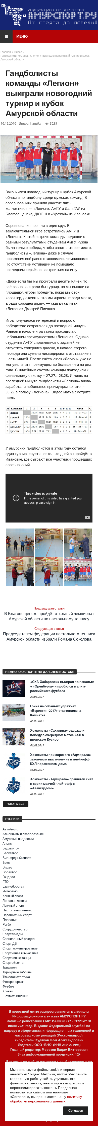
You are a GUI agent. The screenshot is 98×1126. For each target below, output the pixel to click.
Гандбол (36, 123)
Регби (7, 924)
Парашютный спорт (17, 915)
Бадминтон (11, 848)
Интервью (10, 891)
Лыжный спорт (13, 905)
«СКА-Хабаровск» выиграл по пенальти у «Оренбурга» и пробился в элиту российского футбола (62, 686)
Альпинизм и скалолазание (23, 834)
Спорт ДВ (10, 943)
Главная (6, 52)
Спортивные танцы (17, 958)
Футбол (8, 986)
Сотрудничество (15, 929)
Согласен (75, 1110)
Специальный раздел (19, 939)
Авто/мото (10, 829)
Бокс (6, 862)
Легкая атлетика (15, 901)
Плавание (10, 920)
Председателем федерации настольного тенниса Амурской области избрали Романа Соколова (49, 634)
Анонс (7, 843)
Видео (18, 52)
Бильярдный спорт (17, 858)
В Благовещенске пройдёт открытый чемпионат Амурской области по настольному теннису (49, 614)
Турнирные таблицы (17, 972)
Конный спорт (13, 896)
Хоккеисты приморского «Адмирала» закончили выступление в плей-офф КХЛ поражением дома (60, 759)
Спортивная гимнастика (20, 953)
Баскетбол (11, 853)
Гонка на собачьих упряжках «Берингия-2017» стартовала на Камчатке (55, 710)
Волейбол (10, 872)
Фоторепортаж (13, 982)
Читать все (15, 804)
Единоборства (13, 886)
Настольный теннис (17, 910)
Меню (22, 36)
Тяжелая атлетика (16, 977)
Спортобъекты (13, 963)
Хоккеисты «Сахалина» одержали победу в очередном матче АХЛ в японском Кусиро (57, 735)
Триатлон (10, 967)
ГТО (6, 882)
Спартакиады (13, 934)
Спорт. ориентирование (20, 948)
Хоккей (8, 991)
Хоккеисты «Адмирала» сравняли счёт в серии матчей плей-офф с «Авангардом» (61, 783)
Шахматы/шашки (15, 996)
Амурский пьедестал (18, 839)
